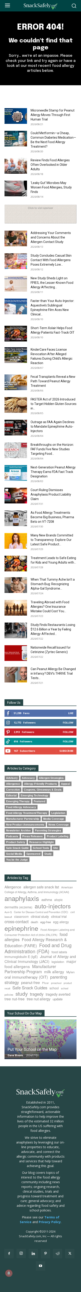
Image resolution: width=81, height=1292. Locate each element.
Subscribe (66, 750)
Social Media (14, 854)
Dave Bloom (15, 1055)
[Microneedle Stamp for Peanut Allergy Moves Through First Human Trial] (15, 116)
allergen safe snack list (41, 886)
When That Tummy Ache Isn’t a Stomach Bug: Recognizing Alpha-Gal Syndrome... (53, 584)
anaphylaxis (21, 898)
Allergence (13, 784)
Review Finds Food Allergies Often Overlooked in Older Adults (50, 164)
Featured (39, 801)
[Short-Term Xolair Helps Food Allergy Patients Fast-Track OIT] (15, 333)
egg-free (45, 922)
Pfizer (45, 983)
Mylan (70, 972)
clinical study (40, 916)
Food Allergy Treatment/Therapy (26, 813)
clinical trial (59, 916)
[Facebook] (9, 1253)
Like (70, 713)
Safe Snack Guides (29, 987)
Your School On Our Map (24, 1013)
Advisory (12, 778)
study (22, 993)
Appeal (65, 784)
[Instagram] (21, 1253)
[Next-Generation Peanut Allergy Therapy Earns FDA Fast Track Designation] (15, 473)
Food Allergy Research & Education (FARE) (35, 942)
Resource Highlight (41, 842)
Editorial (11, 795)
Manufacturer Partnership (22, 819)
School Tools (41, 848)
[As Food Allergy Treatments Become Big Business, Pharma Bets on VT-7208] (15, 518)
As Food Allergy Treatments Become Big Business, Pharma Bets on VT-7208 (52, 517)
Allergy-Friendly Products (40, 784)
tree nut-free (14, 998)
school (54, 988)
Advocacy (28, 778)
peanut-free (30, 982)
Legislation (58, 813)
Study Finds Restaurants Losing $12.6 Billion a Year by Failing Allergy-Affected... (53, 629)
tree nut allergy (38, 998)
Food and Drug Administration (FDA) (38, 948)
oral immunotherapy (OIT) (26, 977)
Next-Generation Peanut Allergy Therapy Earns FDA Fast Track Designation (53, 472)
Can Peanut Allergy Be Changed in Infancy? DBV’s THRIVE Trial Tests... (53, 673)
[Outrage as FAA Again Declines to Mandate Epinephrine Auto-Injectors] (15, 427)
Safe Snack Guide (17, 848)
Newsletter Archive (18, 830)
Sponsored (33, 854)
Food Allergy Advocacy (21, 807)
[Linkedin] (33, 1253)
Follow (68, 722)
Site (55, 848)
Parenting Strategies (48, 830)
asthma (46, 899)
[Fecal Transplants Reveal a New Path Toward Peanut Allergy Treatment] (15, 382)
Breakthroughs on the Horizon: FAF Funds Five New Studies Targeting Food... (52, 449)
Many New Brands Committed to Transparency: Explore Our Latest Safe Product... (52, 539)
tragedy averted (58, 994)
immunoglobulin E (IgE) (21, 956)
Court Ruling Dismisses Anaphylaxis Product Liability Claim (51, 494)
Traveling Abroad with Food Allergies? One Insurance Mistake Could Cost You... (50, 606)
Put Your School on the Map (32, 1049)
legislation (58, 962)
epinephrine (21, 928)
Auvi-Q (8, 912)
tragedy (36, 994)
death (34, 922)
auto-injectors (53, 905)
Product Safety (15, 842)
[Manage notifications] (8, 1273)
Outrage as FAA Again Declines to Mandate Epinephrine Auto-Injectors (52, 426)
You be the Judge (17, 859)
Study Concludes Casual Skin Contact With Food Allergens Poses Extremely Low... (51, 260)
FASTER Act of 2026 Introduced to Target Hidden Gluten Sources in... (53, 404)
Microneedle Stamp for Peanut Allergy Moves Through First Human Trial (52, 115)
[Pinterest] (45, 1253)
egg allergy (61, 922)
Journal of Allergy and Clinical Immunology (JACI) (40, 959)
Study (48, 854)
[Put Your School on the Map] (40, 1039)
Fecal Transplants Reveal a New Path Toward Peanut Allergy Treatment (53, 381)
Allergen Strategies (51, 778)
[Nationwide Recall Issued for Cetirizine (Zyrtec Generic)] (15, 653)
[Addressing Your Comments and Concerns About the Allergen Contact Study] (15, 238)
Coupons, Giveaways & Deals (43, 789)
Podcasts (12, 836)
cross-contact (16, 921)
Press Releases (32, 836)
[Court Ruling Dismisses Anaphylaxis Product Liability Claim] (15, 495)
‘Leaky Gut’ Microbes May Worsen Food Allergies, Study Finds (51, 187)
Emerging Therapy (18, 801)
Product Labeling (57, 836)
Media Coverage (53, 819)
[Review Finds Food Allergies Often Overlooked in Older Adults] (15, 166)
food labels (59, 952)
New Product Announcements (25, 824)
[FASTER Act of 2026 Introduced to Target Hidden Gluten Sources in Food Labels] (15, 405)
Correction (13, 789)
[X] (69, 1253)
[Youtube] (40, 1265)
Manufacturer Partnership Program (30, 968)
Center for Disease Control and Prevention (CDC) (41, 912)
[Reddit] (57, 1253)
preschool (56, 983)
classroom (21, 916)
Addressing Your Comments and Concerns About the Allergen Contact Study (51, 237)
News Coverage (58, 824)
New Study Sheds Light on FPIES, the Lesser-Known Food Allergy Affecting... (52, 282)
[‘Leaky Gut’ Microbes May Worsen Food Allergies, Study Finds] (15, 188)
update (58, 999)
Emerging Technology (34, 795)
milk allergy (54, 971)
